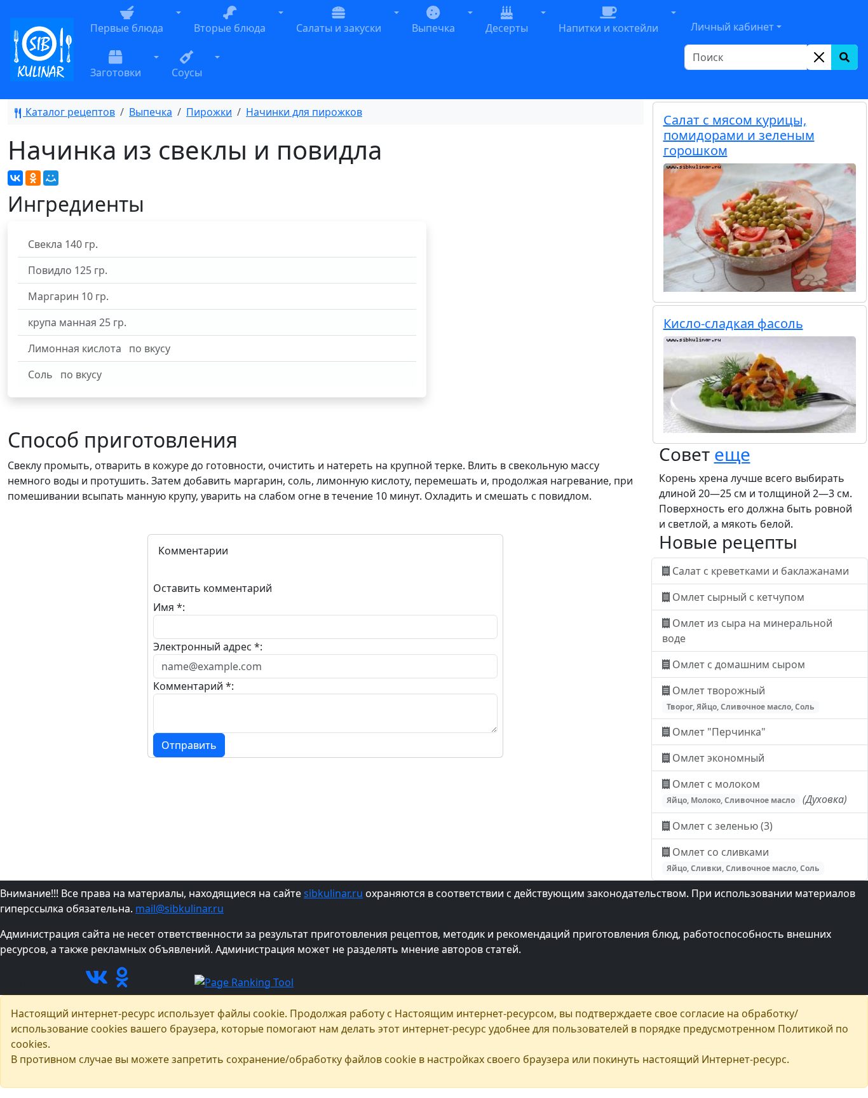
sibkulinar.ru (333, 893)
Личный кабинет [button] (732, 27)
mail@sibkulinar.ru (179, 909)
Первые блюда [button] (126, 28)
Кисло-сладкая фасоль (733, 323)
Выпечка (150, 112)
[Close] (819, 57)
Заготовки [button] (115, 72)
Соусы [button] (187, 72)
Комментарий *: (193, 686)
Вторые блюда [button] (230, 28)
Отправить (189, 745)
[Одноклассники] (33, 178)
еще (732, 454)
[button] (178, 27)
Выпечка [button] (433, 28)
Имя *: (169, 607)
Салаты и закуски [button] (338, 28)
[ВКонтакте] (15, 178)
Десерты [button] (506, 28)
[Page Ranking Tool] (244, 981)
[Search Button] (844, 57)
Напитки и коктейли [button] (608, 28)
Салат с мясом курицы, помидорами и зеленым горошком (739, 135)
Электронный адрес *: (207, 647)
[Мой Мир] (50, 178)
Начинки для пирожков (304, 112)
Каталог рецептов (69, 112)
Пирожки (209, 112)
